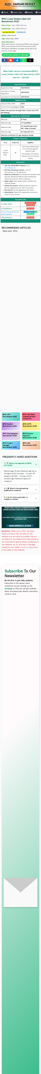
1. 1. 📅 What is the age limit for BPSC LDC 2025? (18, 464)
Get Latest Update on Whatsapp (16, 55)
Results (30, 12)
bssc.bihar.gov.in (10, 168)
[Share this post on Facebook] (4, 60)
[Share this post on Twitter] (30, 60)
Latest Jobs (17, 12)
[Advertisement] (20, 322)
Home (5, 12)
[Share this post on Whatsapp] (23, 60)
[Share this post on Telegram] (17, 60)
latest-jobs (10, 39)
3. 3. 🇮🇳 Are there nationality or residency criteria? (16, 498)
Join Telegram (29, 212)
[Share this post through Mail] (10, 60)
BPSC (17, 39)
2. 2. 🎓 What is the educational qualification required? (16, 489)
